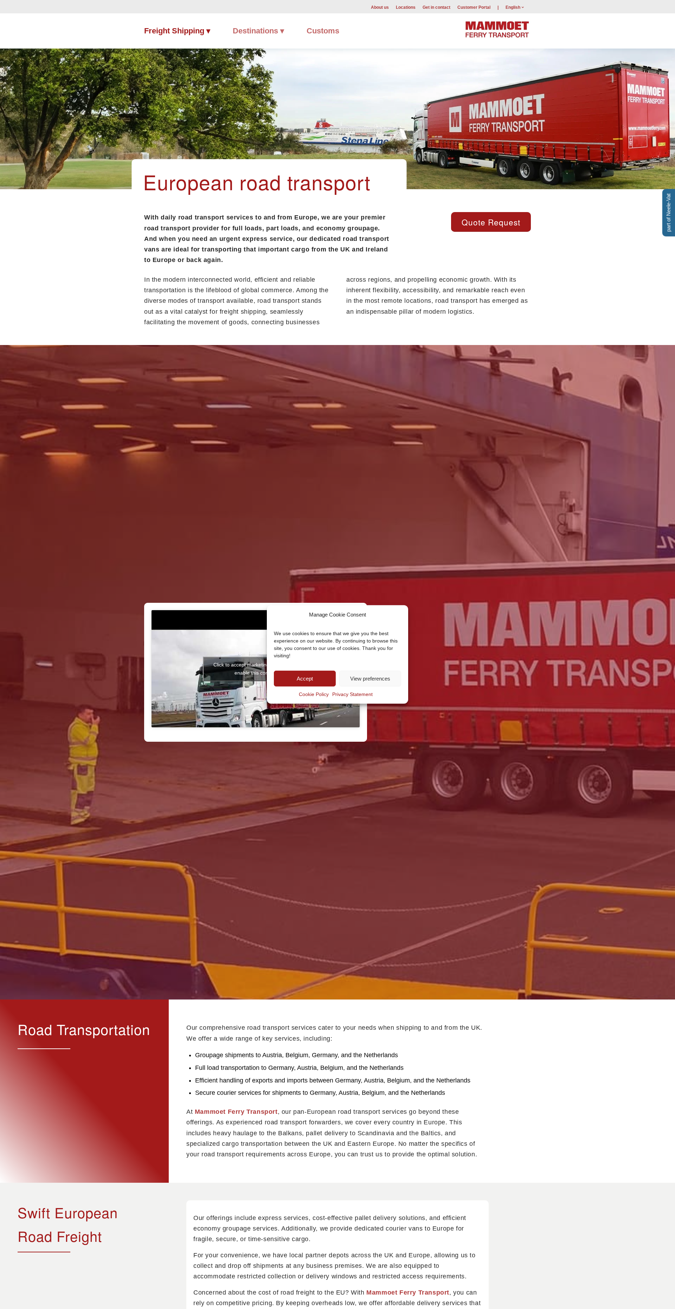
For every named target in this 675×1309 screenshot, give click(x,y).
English (513, 7)
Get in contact (436, 7)
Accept (305, 678)
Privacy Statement (352, 694)
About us (380, 7)
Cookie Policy (314, 694)
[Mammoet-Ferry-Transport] (497, 28)
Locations (406, 7)
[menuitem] (379, 7)
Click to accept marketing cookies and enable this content (255, 669)
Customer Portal (473, 7)
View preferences (370, 678)
